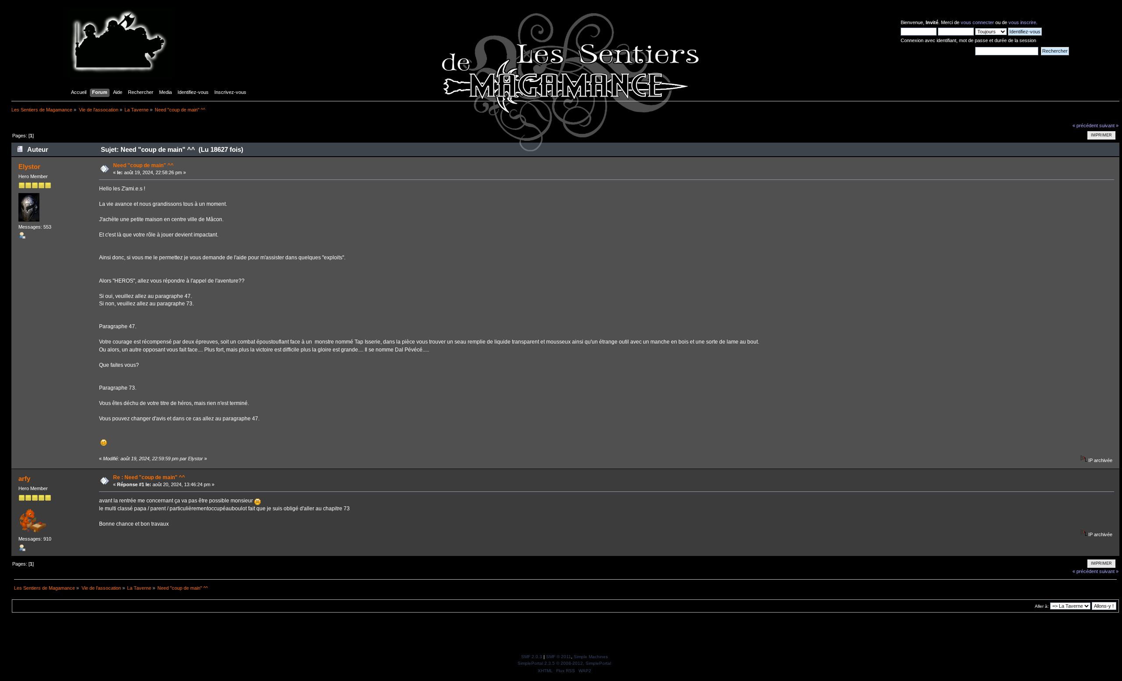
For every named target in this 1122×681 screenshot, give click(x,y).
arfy (24, 478)
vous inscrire (1022, 22)
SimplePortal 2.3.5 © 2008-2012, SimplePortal (564, 663)
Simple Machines (591, 656)
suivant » (1108, 125)
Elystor (29, 166)
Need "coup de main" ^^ (143, 165)
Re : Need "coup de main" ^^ (149, 477)
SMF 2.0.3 (531, 656)
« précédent (1085, 125)
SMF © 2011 (558, 656)
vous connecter (977, 22)
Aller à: (1042, 606)
